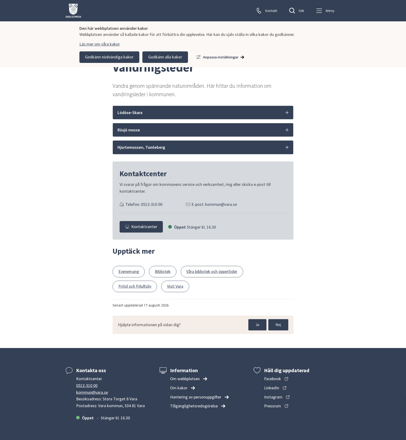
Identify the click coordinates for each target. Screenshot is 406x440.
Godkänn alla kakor (165, 57)
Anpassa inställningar (220, 57)
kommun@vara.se (92, 392)
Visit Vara (175, 286)
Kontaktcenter (144, 226)
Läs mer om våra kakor (99, 44)
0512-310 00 (87, 385)
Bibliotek (163, 271)
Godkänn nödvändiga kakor (109, 57)
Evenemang (128, 271)
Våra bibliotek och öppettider (211, 271)
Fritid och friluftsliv (134, 286)
